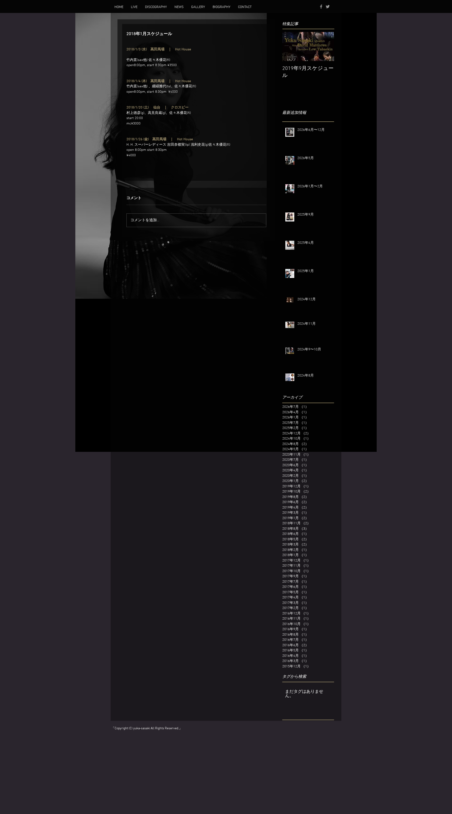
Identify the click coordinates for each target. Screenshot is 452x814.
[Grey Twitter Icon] (327, 6)
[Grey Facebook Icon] (321, 6)
